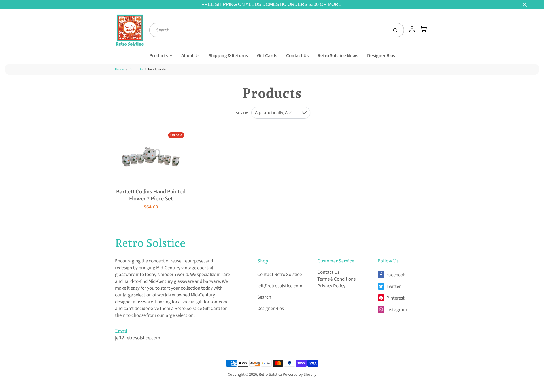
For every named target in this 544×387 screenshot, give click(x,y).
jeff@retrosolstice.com (137, 338)
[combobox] (268, 30)
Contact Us (297, 55)
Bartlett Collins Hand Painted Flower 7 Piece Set (151, 195)
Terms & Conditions (336, 279)
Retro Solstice (150, 242)
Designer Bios (381, 55)
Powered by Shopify (299, 374)
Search (264, 297)
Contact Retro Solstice (279, 274)
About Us (190, 55)
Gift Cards (267, 55)
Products (158, 55)
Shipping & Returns (228, 55)
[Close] (524, 4)
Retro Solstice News (338, 55)
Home (119, 69)
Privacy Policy (331, 286)
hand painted (158, 69)
